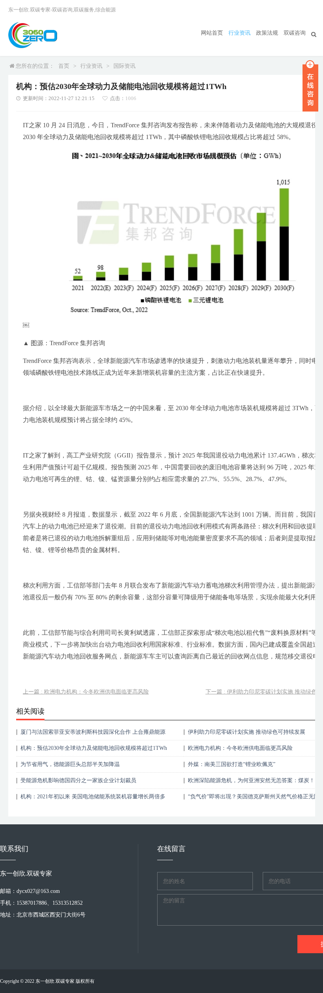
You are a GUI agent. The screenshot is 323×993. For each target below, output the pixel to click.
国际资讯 (124, 66)
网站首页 (212, 33)
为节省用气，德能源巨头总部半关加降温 (70, 764)
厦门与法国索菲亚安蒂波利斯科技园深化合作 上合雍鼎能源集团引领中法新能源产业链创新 (92, 734)
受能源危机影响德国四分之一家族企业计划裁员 (78, 780)
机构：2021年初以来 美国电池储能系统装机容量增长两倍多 (92, 797)
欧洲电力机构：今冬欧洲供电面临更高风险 (240, 748)
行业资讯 (239, 33)
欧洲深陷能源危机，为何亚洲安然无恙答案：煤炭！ (251, 780)
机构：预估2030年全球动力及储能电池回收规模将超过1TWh (93, 748)
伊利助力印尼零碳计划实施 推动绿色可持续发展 (246, 732)
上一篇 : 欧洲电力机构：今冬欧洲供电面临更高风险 (86, 692)
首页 (63, 66)
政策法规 (267, 33)
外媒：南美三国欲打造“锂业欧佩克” (231, 764)
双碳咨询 (295, 33)
